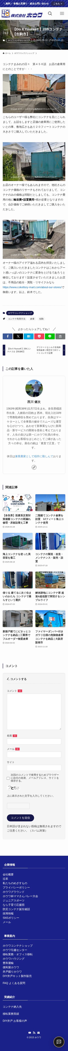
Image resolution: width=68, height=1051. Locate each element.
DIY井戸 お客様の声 (15, 1020)
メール (12, 749)
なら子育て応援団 (13, 904)
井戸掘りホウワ (12, 971)
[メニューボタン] (62, 13)
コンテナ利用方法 (16, 319)
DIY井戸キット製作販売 (17, 975)
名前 (11, 735)
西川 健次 (34, 401)
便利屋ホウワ (11, 967)
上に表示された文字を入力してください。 (31, 795)
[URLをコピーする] (60, 336)
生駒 (41, 319)
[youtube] (29, 1032)
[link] (34, 467)
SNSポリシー (11, 917)
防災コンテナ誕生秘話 (16, 909)
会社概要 (8, 874)
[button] (8, 336)
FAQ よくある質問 (14, 983)
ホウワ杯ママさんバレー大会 (20, 896)
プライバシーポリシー (16, 887)
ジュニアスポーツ (13, 900)
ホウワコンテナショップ (19, 40)
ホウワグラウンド (13, 891)
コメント (14, 691)
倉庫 (32, 319)
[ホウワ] (22, 13)
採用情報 (8, 913)
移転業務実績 (11, 1013)
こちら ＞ (58, 3)
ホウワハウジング (13, 958)
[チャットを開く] (58, 1042)
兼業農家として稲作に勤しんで (34, 456)
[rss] (34, 1032)
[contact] (38, 1032)
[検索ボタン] (50, 13)
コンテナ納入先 (12, 1006)
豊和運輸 (8, 962)
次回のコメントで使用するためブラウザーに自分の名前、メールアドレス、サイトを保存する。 (35, 778)
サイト (11, 762)
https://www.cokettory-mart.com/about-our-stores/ (32, 287)
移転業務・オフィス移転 (18, 954)
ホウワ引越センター (15, 949)
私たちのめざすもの (15, 883)
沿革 (5, 878)
